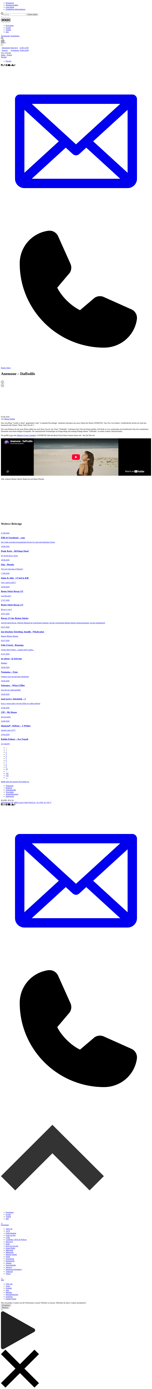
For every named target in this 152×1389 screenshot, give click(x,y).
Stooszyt (9, 1267)
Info (7, 32)
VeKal (8, 1274)
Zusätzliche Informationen (15, 9)
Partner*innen (11, 1299)
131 (7, 773)
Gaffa (8, 1237)
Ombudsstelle (11, 790)
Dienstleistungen (12, 1295)
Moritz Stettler (9, 419)
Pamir (8, 1257)
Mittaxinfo (10, 1252)
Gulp (11, 435)
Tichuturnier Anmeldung (10, 36)
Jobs (7, 1290)
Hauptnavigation (12, 5)
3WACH (9, 1229)
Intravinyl (14, 48)
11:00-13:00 (23, 48)
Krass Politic (10, 1248)
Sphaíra (8, 1263)
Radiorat (9, 788)
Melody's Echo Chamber (26, 435)
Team (8, 1286)
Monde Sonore (11, 1254)
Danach (5, 50)
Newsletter (10, 792)
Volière (8, 30)
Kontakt (9, 1288)
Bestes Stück (6, 368)
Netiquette (9, 786)
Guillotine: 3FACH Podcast (16, 1240)
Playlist (8, 61)
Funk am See (11, 1235)
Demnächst (6, 48)
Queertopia (15, 50)
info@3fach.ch (30, 803)
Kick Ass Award (12, 1246)
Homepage (10, 3)
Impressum (10, 796)
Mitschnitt (9, 1250)
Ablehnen (5, 1308)
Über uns (9, 1284)
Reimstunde (10, 1261)
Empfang (9, 1297)
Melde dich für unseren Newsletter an (15, 782)
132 (7, 776)
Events (8, 28)
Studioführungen (12, 794)
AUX (8, 1231)
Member (9, 1292)
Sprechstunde (11, 1265)
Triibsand (9, 1272)
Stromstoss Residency (14, 1269)
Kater (8, 1244)
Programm (10, 26)
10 (7, 769)
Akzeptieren (6, 1305)
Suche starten (32, 14)
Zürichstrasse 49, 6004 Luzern (12, 803)
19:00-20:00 (24, 50)
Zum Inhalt (10, 7)
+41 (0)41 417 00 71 (43, 803)
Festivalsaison (11, 1233)
